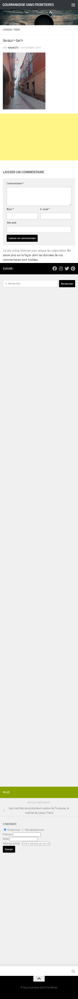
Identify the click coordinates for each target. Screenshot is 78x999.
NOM (6, 839)
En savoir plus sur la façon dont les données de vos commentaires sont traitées (37, 255)
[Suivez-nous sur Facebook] (54, 268)
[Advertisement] (39, 137)
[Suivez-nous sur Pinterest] (73, 268)
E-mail (45, 209)
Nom (10, 209)
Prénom (7, 834)
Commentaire (15, 183)
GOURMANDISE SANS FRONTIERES (28, 4)
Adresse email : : (13, 843)
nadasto (13, 47)
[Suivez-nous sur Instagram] (60, 268)
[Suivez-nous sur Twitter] (67, 268)
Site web (11, 222)
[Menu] (73, 4)
